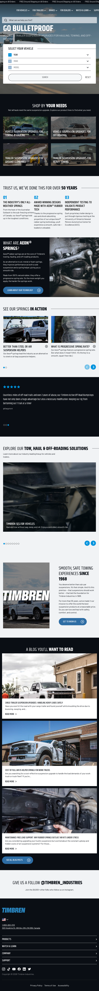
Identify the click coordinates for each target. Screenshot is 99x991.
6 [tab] (14, 543)
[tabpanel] (24, 340)
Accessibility (63, 985)
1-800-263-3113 (8, 925)
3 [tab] (8, 425)
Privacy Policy (36, 985)
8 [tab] (18, 543)
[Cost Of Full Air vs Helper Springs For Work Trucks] (49, 743)
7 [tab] (16, 543)
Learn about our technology (20, 290)
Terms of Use (50, 985)
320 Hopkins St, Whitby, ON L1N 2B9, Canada (21, 928)
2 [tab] (6, 367)
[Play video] (46, 346)
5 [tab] (12, 543)
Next (93, 367)
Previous (87, 543)
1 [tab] (4, 367)
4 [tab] (10, 543)
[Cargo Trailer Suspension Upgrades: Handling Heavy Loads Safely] (49, 675)
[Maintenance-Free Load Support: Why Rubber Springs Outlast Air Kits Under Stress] (49, 810)
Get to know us (69, 621)
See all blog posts (14, 860)
